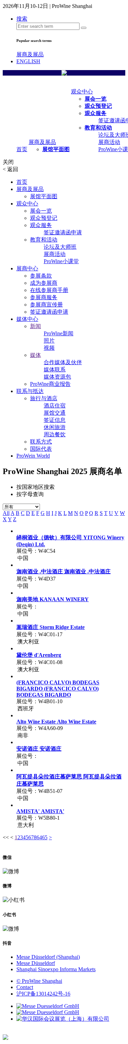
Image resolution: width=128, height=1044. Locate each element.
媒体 (35, 355)
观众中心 (82, 91)
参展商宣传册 (46, 304)
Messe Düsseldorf (35, 963)
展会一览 (95, 99)
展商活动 (109, 142)
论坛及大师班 (60, 247)
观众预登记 (98, 106)
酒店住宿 (55, 405)
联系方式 (41, 442)
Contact (24, 987)
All (6, 513)
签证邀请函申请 (63, 232)
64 (39, 837)
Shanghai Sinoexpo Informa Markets (56, 969)
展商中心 (27, 268)
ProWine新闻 (58, 333)
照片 (49, 341)
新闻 (35, 326)
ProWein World (33, 456)
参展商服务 (43, 297)
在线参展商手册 (49, 290)
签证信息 (55, 420)
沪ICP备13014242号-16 (43, 994)
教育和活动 (98, 128)
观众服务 (95, 113)
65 (44, 837)
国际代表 (41, 449)
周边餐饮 (55, 434)
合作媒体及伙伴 (63, 362)
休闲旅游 (55, 427)
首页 (21, 149)
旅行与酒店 (43, 398)
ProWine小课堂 (61, 261)
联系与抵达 (30, 391)
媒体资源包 (57, 377)
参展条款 (41, 276)
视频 (49, 348)
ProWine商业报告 (50, 384)
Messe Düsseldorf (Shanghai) (48, 957)
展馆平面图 (56, 149)
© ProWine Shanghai (39, 981)
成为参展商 (43, 283)
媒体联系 (55, 369)
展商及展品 (30, 54)
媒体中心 (27, 319)
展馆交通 (55, 413)
